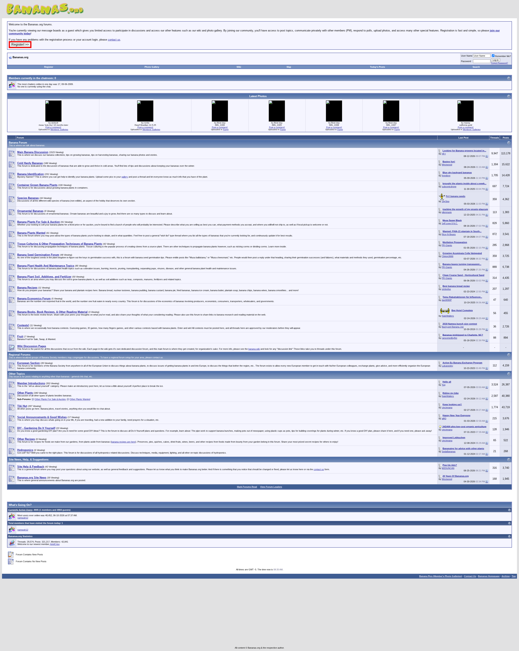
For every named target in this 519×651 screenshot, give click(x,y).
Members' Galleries (59, 129)
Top (514, 576)
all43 (444, 418)
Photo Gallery (152, 67)
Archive (506, 576)
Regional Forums (19, 354)
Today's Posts (377, 67)
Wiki (239, 67)
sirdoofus (446, 289)
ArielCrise (55, 544)
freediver (446, 175)
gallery (124, 177)
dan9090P (447, 300)
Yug (443, 385)
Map (289, 67)
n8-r (444, 153)
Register (48, 67)
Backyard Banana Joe (453, 327)
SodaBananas (449, 451)
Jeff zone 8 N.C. (450, 223)
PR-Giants (447, 245)
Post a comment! (53, 127)
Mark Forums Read (247, 487)
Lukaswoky (447, 366)
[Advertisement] (56, 60)
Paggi (225, 129)
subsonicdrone (449, 186)
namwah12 (22, 518)
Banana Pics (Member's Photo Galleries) (440, 576)
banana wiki (254, 349)
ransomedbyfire (449, 338)
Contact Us (470, 576)
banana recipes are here (123, 442)
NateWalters (448, 316)
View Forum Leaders (271, 487)
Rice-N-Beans (449, 234)
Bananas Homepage (489, 576)
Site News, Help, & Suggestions (28, 459)
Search (476, 67)
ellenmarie (447, 212)
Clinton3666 (447, 256)
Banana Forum (18, 142)
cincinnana (447, 407)
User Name (466, 56)
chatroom (47, 78)
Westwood (447, 164)
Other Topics (17, 373)
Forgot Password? (499, 63)
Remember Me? (503, 56)
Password (466, 61)
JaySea (445, 201)
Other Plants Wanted (80, 399)
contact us (114, 39)
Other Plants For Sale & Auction (50, 399)
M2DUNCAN (448, 468)
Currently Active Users (20, 510)
